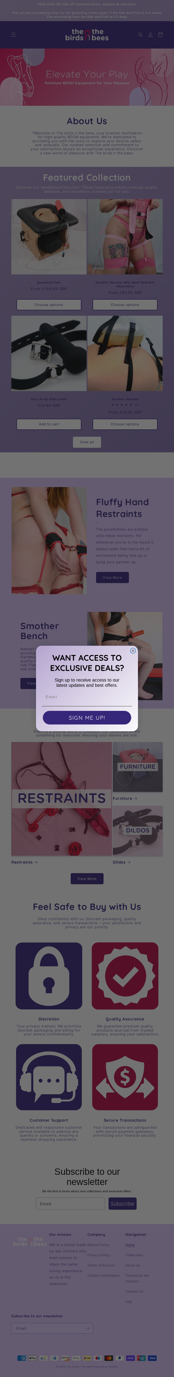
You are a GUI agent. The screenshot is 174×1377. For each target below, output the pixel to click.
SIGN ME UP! (87, 717)
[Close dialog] (133, 650)
